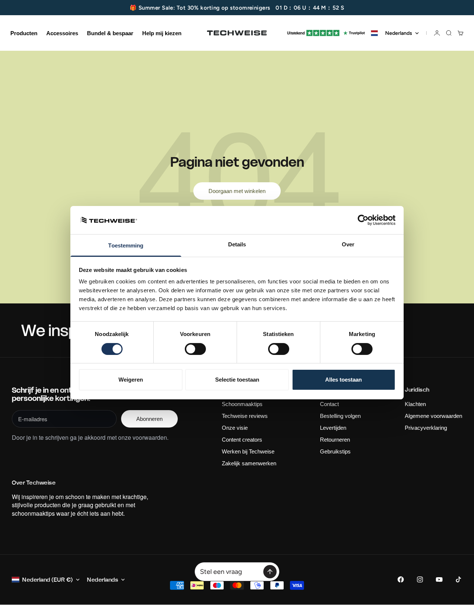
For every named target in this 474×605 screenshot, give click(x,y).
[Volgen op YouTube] (439, 579)
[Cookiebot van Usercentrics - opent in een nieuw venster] (363, 220)
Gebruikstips (335, 451)
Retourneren (335, 439)
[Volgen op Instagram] (420, 579)
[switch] (195, 349)
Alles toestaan (343, 379)
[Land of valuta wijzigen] (374, 33)
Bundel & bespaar (110, 33)
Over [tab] (348, 244)
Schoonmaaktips (242, 404)
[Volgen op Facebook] (400, 579)
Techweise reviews (245, 416)
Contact (329, 404)
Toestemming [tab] (125, 245)
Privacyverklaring (426, 428)
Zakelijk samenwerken (249, 463)
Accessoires (62, 33)
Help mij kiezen (161, 33)
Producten (23, 33)
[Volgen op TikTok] (458, 579)
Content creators (242, 439)
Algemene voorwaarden (433, 416)
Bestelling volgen (340, 416)
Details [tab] (237, 244)
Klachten (415, 404)
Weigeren (130, 379)
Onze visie (235, 428)
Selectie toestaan (237, 379)
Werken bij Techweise (248, 451)
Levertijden (333, 428)
